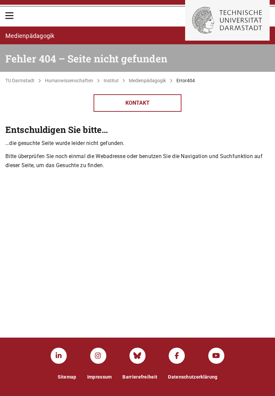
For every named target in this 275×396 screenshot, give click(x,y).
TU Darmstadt (20, 80)
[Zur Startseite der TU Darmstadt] (227, 20)
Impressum (99, 377)
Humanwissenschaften (69, 80)
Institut (111, 80)
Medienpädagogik (147, 80)
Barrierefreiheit (139, 377)
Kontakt (137, 103)
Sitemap (67, 377)
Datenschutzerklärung (192, 377)
